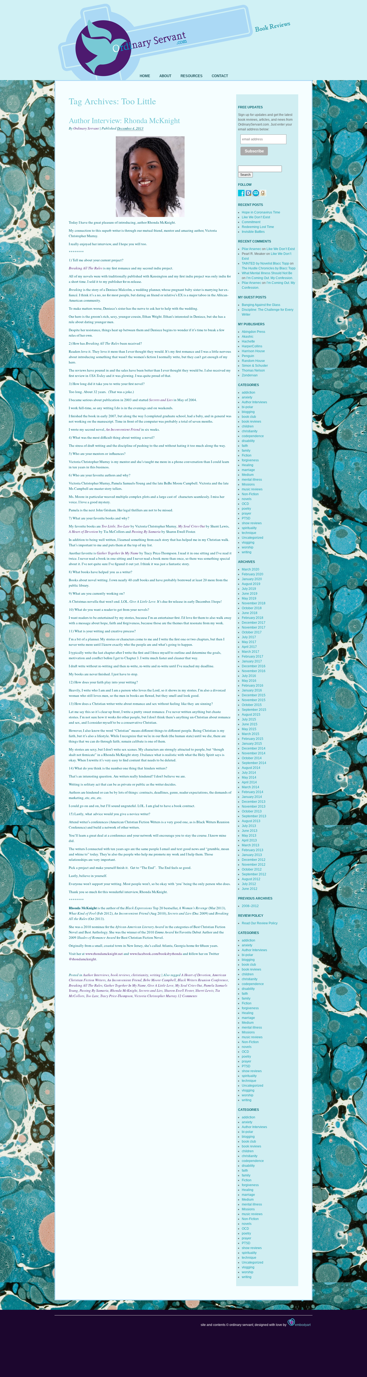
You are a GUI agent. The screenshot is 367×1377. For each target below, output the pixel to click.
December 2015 (253, 695)
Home (145, 76)
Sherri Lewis (204, 990)
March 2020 (250, 569)
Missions (248, 484)
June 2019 (249, 593)
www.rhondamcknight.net (104, 953)
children (248, 426)
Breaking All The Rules (85, 985)
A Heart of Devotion (196, 974)
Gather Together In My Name (125, 985)
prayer (246, 513)
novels (246, 499)
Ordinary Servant (86, 128)
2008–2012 (250, 906)
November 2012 (253, 864)
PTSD (246, 518)
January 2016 (252, 690)
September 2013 (254, 816)
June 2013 (249, 831)
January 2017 (252, 661)
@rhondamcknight (82, 959)
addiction (248, 392)
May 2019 (249, 598)
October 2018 (252, 608)
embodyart (303, 1325)
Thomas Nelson (253, 370)
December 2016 (253, 666)
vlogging (248, 542)
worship (247, 547)
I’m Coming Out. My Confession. (269, 278)
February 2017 (252, 656)
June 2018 (249, 613)
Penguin (248, 356)
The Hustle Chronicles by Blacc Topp (269, 268)
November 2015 (253, 700)
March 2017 (250, 652)
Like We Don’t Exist (256, 217)
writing (155, 974)
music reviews (252, 489)
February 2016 (252, 685)
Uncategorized (252, 538)
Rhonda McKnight (123, 990)
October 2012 (252, 869)
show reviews (252, 523)
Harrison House (253, 351)
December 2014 (253, 748)
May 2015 (249, 729)
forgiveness (250, 460)
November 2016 (253, 671)
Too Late (92, 995)
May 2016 (249, 681)
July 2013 (249, 826)
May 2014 (249, 777)
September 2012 (254, 874)
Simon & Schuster (255, 366)
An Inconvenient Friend (124, 980)
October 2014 (252, 758)
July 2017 (249, 637)
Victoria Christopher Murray (155, 995)
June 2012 (249, 889)
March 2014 (250, 787)
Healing (247, 465)
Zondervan (250, 375)
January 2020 (252, 579)
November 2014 (253, 753)
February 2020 (252, 574)
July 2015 (249, 719)
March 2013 (250, 845)
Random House (253, 361)
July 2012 (249, 884)
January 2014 (252, 797)
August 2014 (251, 768)
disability (248, 441)
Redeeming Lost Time (258, 227)
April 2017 (249, 647)
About (165, 76)
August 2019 (251, 584)
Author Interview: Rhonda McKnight (124, 120)
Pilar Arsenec (251, 249)
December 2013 (253, 802)
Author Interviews (96, 974)
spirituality (249, 528)
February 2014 (252, 792)
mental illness (252, 479)
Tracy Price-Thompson (116, 995)
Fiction (246, 455)
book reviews (120, 974)
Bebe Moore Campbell (159, 980)
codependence (253, 436)
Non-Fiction (250, 494)
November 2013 (253, 806)
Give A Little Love (160, 985)
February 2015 (252, 739)
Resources (192, 76)
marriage (248, 470)
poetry (246, 509)
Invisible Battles (253, 232)
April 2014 (249, 782)
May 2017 (249, 642)
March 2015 (250, 734)
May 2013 (249, 835)
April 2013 (249, 840)
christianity (139, 974)
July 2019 (249, 589)
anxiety (247, 397)
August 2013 (251, 821)
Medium (248, 475)
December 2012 (253, 860)
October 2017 (252, 632)
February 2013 (252, 850)
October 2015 (252, 705)
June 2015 (249, 724)
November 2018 (253, 603)
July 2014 (249, 773)
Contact (220, 76)
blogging (248, 412)
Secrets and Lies (151, 990)
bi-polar (247, 407)
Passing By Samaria (94, 990)
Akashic (247, 336)
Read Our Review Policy (260, 923)
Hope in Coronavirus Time (261, 212)
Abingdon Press (253, 332)
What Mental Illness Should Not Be (267, 273)
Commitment (251, 222)
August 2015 (251, 714)
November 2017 (253, 627)
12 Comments (187, 995)
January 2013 (252, 855)
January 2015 (252, 743)
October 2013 (252, 811)
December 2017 (253, 623)
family (246, 450)
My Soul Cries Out (191, 526)
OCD (245, 504)
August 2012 (251, 879)
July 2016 (249, 676)
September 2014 (254, 763)
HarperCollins (252, 346)
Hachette (248, 341)
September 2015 (254, 710)
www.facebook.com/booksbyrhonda (156, 953)
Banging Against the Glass (261, 305)
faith (245, 446)
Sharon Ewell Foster (179, 990)
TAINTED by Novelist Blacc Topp (265, 263)
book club (249, 417)
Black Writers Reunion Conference (203, 980)
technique (249, 533)
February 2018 (252, 618)
